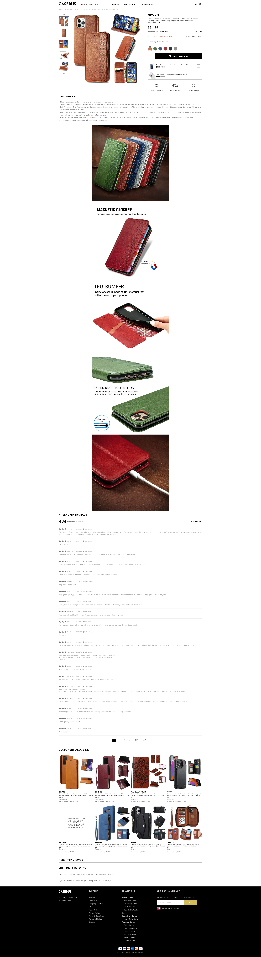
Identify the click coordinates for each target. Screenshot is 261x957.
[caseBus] (67, 4)
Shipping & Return (96, 904)
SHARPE (62, 843)
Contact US (93, 901)
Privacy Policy (94, 913)
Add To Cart (180, 56)
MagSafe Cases (130, 934)
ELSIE (133, 843)
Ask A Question (195, 521)
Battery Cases (129, 931)
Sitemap (92, 922)
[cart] (199, 4)
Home (61, 9)
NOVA (169, 792)
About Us (92, 898)
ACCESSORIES (148, 5)
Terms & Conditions (96, 916)
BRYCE (62, 792)
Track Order (93, 910)
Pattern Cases (129, 937)
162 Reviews (164, 31)
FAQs (91, 907)
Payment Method (95, 919)
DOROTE (171, 843)
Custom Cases (129, 940)
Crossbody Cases (131, 904)
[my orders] (195, 4)
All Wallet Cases (130, 901)
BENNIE (98, 792)
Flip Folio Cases (130, 907)
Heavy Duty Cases (131, 919)
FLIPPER (98, 843)
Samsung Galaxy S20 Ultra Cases (76, 9)
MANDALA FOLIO (138, 792)
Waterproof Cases (131, 928)
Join (190, 902)
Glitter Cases (129, 925)
